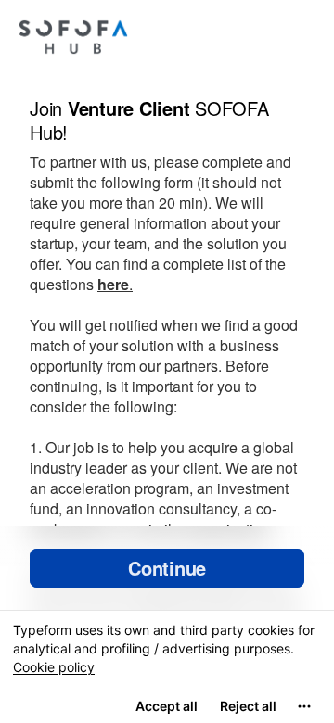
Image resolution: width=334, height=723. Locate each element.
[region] (167, 666)
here (113, 284)
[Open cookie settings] (304, 706)
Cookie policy (54, 667)
